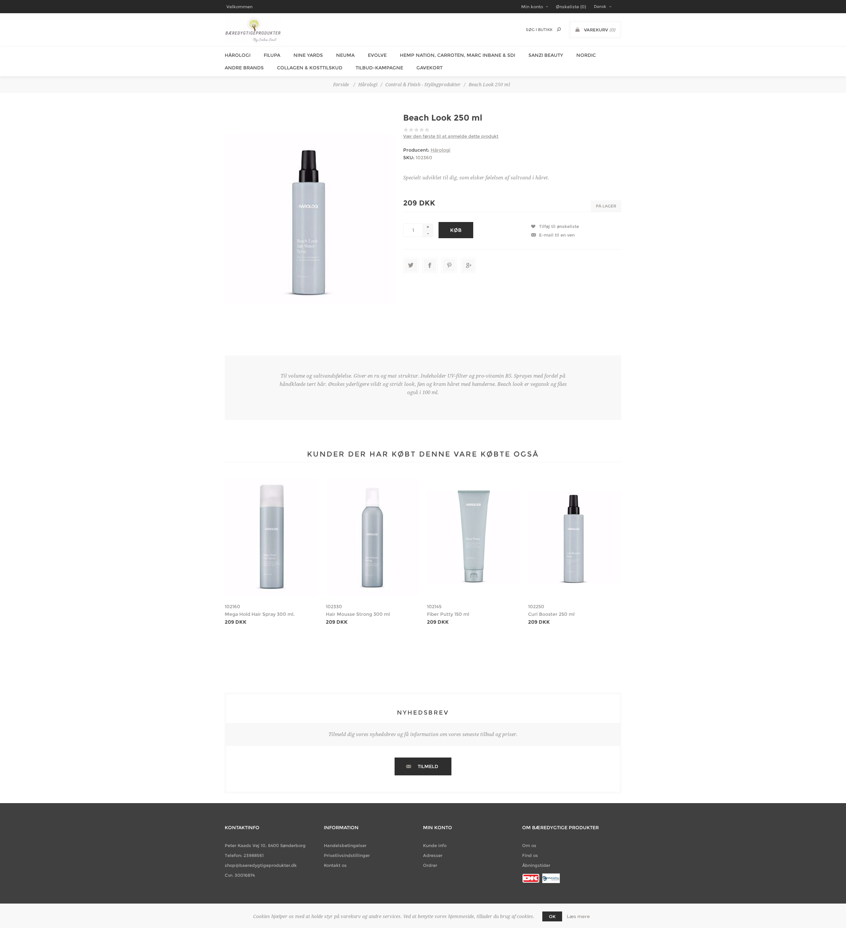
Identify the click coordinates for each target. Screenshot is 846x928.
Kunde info (434, 845)
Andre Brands (244, 68)
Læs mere (578, 916)
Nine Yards (308, 55)
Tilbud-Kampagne (379, 68)
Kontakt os (335, 865)
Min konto (532, 6)
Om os (529, 845)
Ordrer (430, 865)
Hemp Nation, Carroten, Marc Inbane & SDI (457, 55)
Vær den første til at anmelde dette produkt (450, 136)
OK (552, 916)
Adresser (432, 855)
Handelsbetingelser (345, 845)
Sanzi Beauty (545, 55)
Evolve (377, 55)
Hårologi (237, 55)
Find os (530, 855)
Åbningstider (536, 865)
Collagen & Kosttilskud (309, 68)
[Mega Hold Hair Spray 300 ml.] (271, 537)
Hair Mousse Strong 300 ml (358, 614)
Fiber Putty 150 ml (448, 614)
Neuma (345, 55)
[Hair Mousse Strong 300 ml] (372, 537)
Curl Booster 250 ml (551, 614)
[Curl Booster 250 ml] (574, 537)
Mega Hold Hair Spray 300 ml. (260, 614)
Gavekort (429, 68)
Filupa (272, 55)
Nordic (586, 55)
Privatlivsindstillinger (347, 855)
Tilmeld (428, 766)
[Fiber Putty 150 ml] (473, 537)
